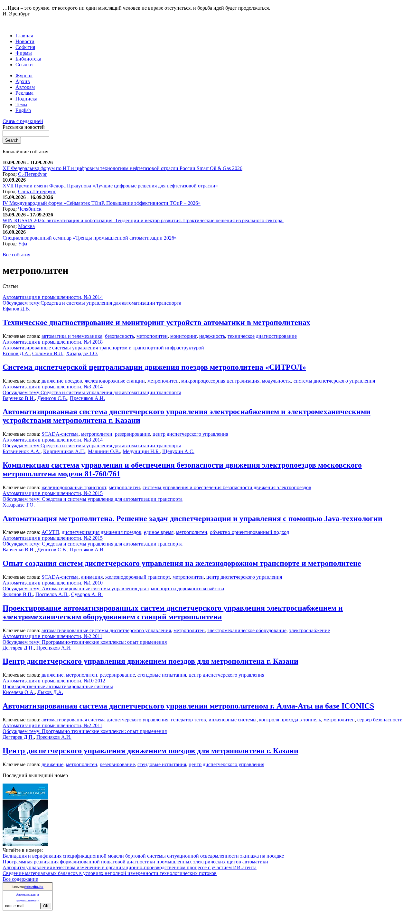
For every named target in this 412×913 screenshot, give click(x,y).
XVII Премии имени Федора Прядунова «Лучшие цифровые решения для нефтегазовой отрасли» (110, 185)
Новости (24, 41)
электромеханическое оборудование (246, 630)
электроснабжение (309, 630)
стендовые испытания (161, 675)
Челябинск (30, 209)
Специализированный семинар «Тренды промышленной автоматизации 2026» (90, 238)
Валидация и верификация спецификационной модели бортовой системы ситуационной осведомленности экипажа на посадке (143, 856)
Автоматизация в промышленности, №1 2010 (53, 582)
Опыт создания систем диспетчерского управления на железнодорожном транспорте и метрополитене (182, 563)
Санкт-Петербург (37, 191)
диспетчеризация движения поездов (101, 532)
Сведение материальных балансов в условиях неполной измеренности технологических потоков (110, 873)
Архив (22, 81)
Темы (21, 104)
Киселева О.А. (19, 692)
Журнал (24, 75)
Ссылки (24, 64)
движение (52, 675)
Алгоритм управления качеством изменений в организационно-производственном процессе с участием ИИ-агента (130, 867)
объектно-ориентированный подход (249, 532)
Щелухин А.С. (178, 451)
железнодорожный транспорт (74, 487)
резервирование (132, 434)
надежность (212, 336)
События (25, 47)
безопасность (119, 336)
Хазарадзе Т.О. (82, 353)
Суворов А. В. (87, 594)
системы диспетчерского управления (334, 381)
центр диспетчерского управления (190, 434)
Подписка (26, 98)
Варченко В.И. (19, 398)
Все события (16, 254)
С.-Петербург (32, 174)
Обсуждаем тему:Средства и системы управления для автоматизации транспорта (92, 303)
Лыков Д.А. (50, 692)
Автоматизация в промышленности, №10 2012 (54, 680)
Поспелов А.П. (52, 594)
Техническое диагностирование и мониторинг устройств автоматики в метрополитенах (156, 322)
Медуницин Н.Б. (141, 451)
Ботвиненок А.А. (22, 451)
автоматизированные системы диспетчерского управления (106, 630)
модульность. (276, 381)
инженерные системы (233, 719)
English (23, 110)
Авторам (25, 87)
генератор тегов (188, 719)
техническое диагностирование (262, 336)
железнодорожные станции (115, 381)
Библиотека (28, 59)
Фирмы (23, 53)
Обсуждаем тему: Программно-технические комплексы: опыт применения (85, 642)
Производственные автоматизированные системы (58, 686)
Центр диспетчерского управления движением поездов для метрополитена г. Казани (150, 661)
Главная (24, 35)
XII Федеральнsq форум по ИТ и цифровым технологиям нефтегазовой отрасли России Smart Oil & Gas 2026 (122, 168)
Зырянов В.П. (18, 594)
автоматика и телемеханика (72, 336)
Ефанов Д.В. (16, 308)
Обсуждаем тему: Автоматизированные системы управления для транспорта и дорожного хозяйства (113, 588)
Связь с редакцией (23, 121)
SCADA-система (60, 434)
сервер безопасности (380, 719)
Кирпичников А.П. (64, 451)
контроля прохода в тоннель (290, 719)
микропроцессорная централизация (220, 381)
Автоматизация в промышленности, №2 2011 (52, 636)
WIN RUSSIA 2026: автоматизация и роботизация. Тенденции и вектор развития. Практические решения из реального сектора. (143, 220)
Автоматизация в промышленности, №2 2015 (53, 493)
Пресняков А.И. (87, 398)
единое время (158, 532)
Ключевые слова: (22, 336)
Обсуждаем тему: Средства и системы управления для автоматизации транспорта (93, 499)
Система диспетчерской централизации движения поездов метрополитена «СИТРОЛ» (154, 367)
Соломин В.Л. (47, 353)
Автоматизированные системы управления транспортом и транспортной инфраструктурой (103, 347)
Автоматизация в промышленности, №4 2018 (53, 342)
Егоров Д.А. (16, 353)
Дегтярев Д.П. (18, 648)
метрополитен (152, 336)
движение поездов (62, 381)
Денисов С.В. (52, 398)
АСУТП (50, 532)
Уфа (22, 243)
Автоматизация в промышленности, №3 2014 (53, 297)
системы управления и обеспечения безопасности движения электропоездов (227, 487)
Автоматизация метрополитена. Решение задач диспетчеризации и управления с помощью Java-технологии (192, 518)
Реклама (24, 93)
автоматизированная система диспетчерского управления (105, 719)
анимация (92, 577)
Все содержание (20, 879)
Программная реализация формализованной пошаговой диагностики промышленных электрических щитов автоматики (135, 861)
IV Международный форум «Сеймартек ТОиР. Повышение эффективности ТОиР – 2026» (102, 203)
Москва (26, 226)
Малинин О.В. (104, 451)
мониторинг (183, 336)
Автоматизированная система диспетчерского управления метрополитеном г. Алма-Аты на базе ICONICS (188, 706)
